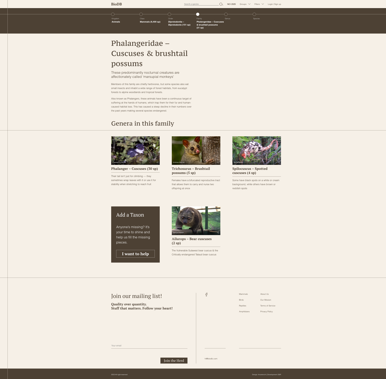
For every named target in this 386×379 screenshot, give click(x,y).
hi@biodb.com (211, 358)
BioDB (116, 4)
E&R (279, 374)
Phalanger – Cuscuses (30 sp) (134, 168)
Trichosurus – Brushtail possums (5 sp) (191, 170)
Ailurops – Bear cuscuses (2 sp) (192, 241)
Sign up (277, 4)
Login (270, 4)
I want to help (135, 253)
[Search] (221, 4)
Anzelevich (262, 374)
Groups (243, 4)
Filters (257, 4)
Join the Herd (174, 360)
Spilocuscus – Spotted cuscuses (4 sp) (249, 170)
